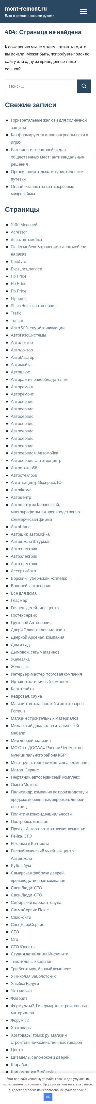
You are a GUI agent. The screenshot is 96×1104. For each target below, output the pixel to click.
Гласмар (19, 600)
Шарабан (19, 1064)
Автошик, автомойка (30, 533)
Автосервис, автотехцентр (36, 460)
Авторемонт (22, 386)
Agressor (19, 231)
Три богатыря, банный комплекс (41, 968)
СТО (15, 931)
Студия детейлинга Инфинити (39, 953)
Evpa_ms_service (26, 268)
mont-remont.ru (26, 8)
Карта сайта (22, 688)
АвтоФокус (21, 489)
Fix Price (18, 275)
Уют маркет (21, 990)
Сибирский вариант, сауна (36, 902)
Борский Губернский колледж (39, 578)
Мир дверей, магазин (31, 740)
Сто (14, 939)
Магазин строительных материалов (45, 717)
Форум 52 (20, 1020)
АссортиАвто (23, 570)
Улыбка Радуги (25, 983)
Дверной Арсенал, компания (37, 636)
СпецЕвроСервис (27, 924)
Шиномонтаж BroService (34, 1071)
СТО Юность (23, 946)
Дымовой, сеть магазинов (35, 651)
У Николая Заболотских (33, 975)
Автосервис (22, 401)
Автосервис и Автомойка (34, 452)
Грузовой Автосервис (31, 622)
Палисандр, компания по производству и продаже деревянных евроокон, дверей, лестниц (49, 799)
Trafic (16, 312)
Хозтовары (21, 1027)
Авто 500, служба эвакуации (38, 327)
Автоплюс (20, 371)
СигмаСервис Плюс (30, 909)
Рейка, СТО (21, 835)
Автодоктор (22, 342)
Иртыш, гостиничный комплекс (40, 681)
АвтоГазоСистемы (28, 334)
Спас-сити (21, 917)
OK (48, 1097)
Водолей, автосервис (31, 585)
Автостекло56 (24, 467)
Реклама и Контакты (30, 843)
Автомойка (21, 364)
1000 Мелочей (24, 224)
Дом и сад (20, 644)
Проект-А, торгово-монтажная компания (48, 828)
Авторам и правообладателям (39, 379)
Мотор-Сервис (25, 769)
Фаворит (19, 998)
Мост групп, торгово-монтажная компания (50, 762)
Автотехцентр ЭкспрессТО (36, 482)
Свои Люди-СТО (26, 887)
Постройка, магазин (29, 821)
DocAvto (18, 261)
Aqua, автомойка (26, 239)
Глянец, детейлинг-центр (35, 607)
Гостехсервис (24, 614)
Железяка (20, 659)
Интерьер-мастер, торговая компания (46, 673)
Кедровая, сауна (26, 695)
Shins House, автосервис (34, 305)
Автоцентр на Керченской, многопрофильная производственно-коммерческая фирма (46, 512)
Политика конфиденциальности (41, 813)
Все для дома (23, 592)
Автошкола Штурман (30, 541)
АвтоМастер (22, 357)
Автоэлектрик (24, 548)
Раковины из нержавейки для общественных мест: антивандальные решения (47, 157)
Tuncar (17, 320)
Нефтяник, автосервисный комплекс (45, 776)
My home (19, 298)
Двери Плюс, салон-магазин (38, 629)
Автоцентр (21, 497)
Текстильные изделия (31, 961)
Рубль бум (21, 865)
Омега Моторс (24, 784)
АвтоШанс (21, 526)
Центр (17, 1049)
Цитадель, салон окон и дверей (40, 1056)
